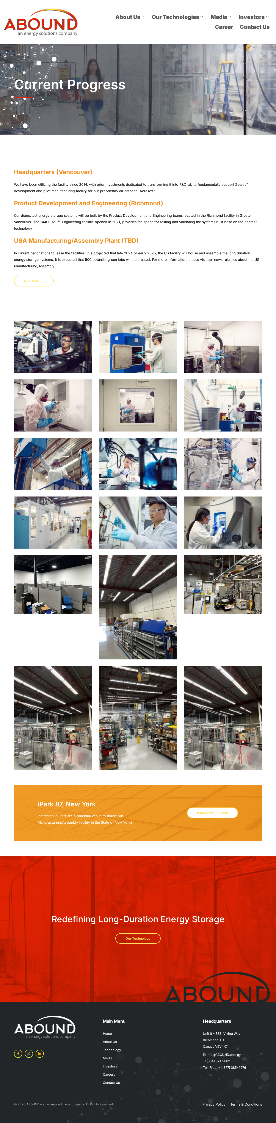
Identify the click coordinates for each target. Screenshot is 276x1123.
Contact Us (255, 27)
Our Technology (138, 938)
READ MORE (34, 281)
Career (224, 27)
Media (219, 17)
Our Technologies (175, 17)
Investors (252, 17)
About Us (127, 17)
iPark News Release (212, 813)
